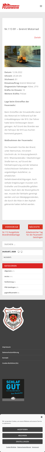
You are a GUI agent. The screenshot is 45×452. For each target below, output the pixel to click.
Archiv (6, 276)
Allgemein (8, 271)
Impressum (35, 447)
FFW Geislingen (10, 287)
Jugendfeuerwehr (10, 293)
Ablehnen (22, 435)
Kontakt (5, 358)
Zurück (37, 37)
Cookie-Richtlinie (11, 447)
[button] (42, 417)
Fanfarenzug (9, 282)
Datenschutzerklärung (24, 447)
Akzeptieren (22, 429)
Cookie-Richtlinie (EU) (10, 363)
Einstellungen (22, 441)
